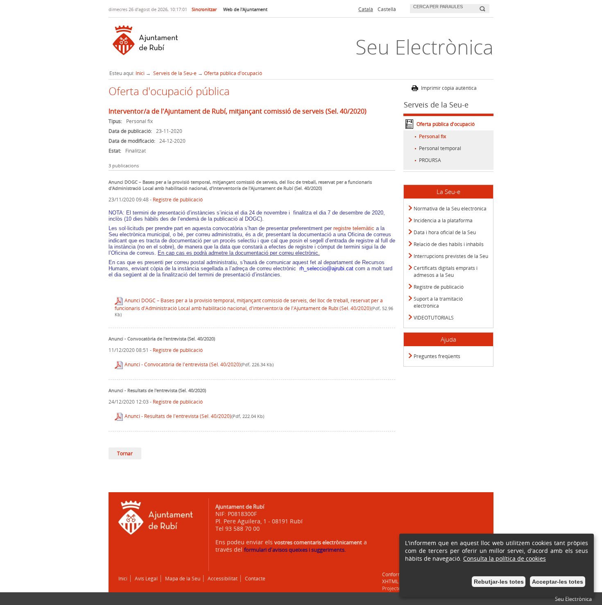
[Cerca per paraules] (444, 7)
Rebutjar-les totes (499, 581)
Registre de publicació (178, 199)
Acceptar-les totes (557, 581)
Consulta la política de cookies (504, 558)
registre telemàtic (353, 228)
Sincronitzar (204, 9)
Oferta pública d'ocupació (233, 73)
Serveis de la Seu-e (174, 73)
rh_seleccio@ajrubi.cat (326, 268)
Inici (140, 73)
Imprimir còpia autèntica (449, 87)
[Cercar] (482, 5)
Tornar (125, 453)
